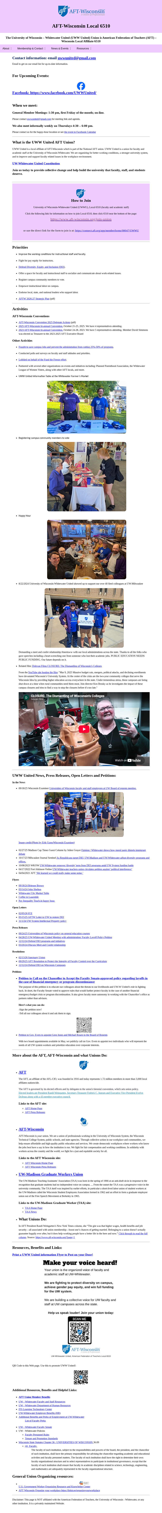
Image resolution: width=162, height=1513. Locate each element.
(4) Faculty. (31, 1446)
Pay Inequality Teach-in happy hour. (37, 900)
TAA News (31, 1211)
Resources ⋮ (84, 48)
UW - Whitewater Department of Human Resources (45, 1405)
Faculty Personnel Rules (37, 1434)
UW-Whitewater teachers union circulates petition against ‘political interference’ (92, 869)
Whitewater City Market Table (34, 893)
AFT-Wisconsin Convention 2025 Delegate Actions (44, 322)
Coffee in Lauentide (29, 897)
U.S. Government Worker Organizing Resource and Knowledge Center (54, 1486)
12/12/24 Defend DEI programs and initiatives (42, 941)
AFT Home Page (33, 1108)
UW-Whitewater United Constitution (36, 163)
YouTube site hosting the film (42, 672)
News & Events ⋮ (61, 48)
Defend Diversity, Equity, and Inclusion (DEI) (42, 267)
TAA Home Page (33, 1208)
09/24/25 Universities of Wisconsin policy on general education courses (54, 933)
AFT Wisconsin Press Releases (40, 1167)
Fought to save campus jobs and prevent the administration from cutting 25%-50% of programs (66, 347)
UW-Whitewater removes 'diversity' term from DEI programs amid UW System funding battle (87, 865)
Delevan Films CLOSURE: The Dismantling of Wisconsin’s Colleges (67, 666)
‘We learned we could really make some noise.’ (59, 873)
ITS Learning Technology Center (35, 1409)
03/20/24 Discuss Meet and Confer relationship (42, 945)
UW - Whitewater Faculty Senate (35, 1427)
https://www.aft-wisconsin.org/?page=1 (55, 1237)
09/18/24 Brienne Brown (31, 885)
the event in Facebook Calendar (80, 132)
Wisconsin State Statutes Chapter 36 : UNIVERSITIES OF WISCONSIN (56, 1442)
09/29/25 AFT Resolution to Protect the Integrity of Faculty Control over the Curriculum (63, 961)
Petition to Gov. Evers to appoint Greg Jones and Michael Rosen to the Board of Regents (63, 1035)
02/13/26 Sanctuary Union (32, 957)
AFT (22, 1072)
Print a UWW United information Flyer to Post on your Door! (52, 1254)
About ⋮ (7, 48)
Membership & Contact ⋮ (31, 48)
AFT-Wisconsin (31, 1129)
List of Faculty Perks (35, 1420)
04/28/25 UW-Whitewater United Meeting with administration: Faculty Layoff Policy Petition (65, 937)
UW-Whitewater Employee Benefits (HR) (40, 1413)
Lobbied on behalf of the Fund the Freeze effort (42, 359)
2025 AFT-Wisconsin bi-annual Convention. (41, 326)
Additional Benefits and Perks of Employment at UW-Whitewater (51, 1417)
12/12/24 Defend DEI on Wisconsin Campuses (42, 965)
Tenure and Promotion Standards (41, 1438)
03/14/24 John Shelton (30, 889)
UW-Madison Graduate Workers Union (51, 1174)
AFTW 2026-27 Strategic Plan (34, 298)
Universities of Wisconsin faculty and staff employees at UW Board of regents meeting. (77, 815)
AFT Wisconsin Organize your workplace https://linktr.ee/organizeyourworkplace (59, 1490)
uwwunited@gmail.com (39, 119)
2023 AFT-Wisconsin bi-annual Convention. (41, 330)
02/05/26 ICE (25, 913)
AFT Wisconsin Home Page (39, 1163)
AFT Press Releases (35, 1112)
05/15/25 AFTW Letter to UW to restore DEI (41, 917)
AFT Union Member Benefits (34, 1397)
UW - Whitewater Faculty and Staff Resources (42, 1401)
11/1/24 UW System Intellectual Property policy (42, 921)
